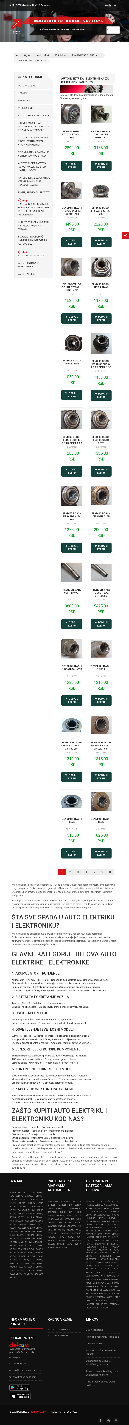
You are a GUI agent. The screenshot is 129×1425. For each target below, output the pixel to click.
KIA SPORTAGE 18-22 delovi (86, 55)
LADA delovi (36, 1228)
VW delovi (29, 1274)
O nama (52, 30)
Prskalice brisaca (95, 1297)
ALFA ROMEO (53, 1201)
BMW (68, 1201)
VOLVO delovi (15, 1274)
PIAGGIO (64, 1233)
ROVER (62, 1237)
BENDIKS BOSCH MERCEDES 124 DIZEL (71, 516)
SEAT (78, 1237)
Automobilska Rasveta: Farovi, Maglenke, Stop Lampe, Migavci (32, 167)
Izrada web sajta (41, 1411)
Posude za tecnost (109, 1294)
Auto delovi (43, 55)
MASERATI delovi (33, 1235)
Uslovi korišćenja (94, 1329)
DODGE (63, 1212)
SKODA (51, 1240)
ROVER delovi (27, 1256)
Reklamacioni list (94, 1343)
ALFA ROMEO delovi (19, 1192)
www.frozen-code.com (24, 1377)
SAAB (70, 1237)
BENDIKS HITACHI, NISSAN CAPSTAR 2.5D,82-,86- (71, 745)
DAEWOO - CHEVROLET (68, 1209)
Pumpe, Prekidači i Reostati (34, 192)
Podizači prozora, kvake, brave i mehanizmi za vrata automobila (33, 141)
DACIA (50, 1209)
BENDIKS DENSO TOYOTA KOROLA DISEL (72, 134)
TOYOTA (77, 1244)
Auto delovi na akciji (31, 255)
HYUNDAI (60, 1216)
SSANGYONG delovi (33, 1263)
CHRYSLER (76, 1201)
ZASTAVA (63, 1247)
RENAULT (52, 1237)
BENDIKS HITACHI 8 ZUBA (101, 668)
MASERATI (52, 1226)
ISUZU (78, 1216)
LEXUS (78, 1223)
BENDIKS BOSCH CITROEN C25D (101, 515)
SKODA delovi (35, 1260)
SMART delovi (16, 1263)
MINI (49, 1230)
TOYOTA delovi (34, 1270)
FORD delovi (36, 1214)
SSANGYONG (75, 1240)
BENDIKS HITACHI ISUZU (72, 821)
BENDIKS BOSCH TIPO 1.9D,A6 (101, 286)
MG (79, 1226)
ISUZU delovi (30, 1221)
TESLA (68, 1244)
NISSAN (70, 1230)
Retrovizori (103, 1308)
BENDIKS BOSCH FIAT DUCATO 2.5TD (101, 440)
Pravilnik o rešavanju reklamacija (102, 1336)
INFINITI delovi (16, 1221)
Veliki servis (25, 108)
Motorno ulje (26, 85)
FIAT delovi (22, 1214)
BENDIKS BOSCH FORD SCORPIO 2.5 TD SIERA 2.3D (101, 364)
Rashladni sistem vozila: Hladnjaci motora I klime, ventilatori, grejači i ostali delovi (33, 209)
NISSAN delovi (27, 1246)
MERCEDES (71, 1226)
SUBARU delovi (17, 1267)
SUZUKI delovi (35, 1267)
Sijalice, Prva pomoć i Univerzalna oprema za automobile (32, 240)
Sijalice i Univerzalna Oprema (102, 1279)
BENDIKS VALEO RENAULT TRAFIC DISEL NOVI (72, 287)
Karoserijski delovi (107, 1301)
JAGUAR (59, 1219)
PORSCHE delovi (25, 1253)
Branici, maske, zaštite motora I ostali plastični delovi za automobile (33, 127)
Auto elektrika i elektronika (32, 60)
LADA (78, 1219)
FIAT (71, 1212)
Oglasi (27, 55)
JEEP (67, 1219)
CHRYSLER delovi (33, 1196)
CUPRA (78, 1205)
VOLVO (51, 1247)
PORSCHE (76, 1233)
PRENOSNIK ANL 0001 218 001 (71, 591)
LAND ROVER (65, 1223)
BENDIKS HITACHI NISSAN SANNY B (72, 668)
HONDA (51, 1216)
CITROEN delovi (18, 1200)
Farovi (110, 1297)
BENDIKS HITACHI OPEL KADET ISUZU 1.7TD (101, 134)
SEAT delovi (22, 1260)
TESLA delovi (16, 1270)
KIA (72, 1219)
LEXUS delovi (16, 1235)
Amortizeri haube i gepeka (34, 115)
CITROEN (52, 1205)
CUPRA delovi (26, 1203)
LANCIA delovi (16, 1231)
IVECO (50, 1219)
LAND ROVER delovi (33, 1231)
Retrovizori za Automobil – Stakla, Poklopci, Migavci (34, 226)
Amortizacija (26, 274)
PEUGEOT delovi (26, 1249)
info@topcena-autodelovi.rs (27, 1370)
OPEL (78, 1230)
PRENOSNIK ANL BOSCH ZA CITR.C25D (101, 592)
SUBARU (51, 1244)
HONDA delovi (16, 1217)
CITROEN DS (65, 1205)
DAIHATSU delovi (26, 1210)
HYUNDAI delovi (34, 1217)
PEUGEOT (52, 1233)
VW (56, 1247)
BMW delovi (15, 1196)
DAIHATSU (52, 1212)
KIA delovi (60, 55)
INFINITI (70, 1216)
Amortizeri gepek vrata (98, 1283)
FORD (78, 1212)
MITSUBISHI (59, 1230)
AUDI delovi (37, 1192)
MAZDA (61, 1226)
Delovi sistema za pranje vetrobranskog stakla (33, 154)
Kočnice (23, 93)
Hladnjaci (91, 1308)
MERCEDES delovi (34, 1238)
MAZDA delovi (16, 1238)
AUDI (62, 1201)
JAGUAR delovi (27, 1224)
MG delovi (14, 1242)
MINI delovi (26, 1242)
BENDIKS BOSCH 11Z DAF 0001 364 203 (101, 210)
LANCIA (51, 1223)
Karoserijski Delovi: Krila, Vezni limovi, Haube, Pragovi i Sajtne (34, 181)
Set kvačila (25, 100)
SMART (62, 1240)
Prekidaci (114, 1304)
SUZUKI (60, 1244)
